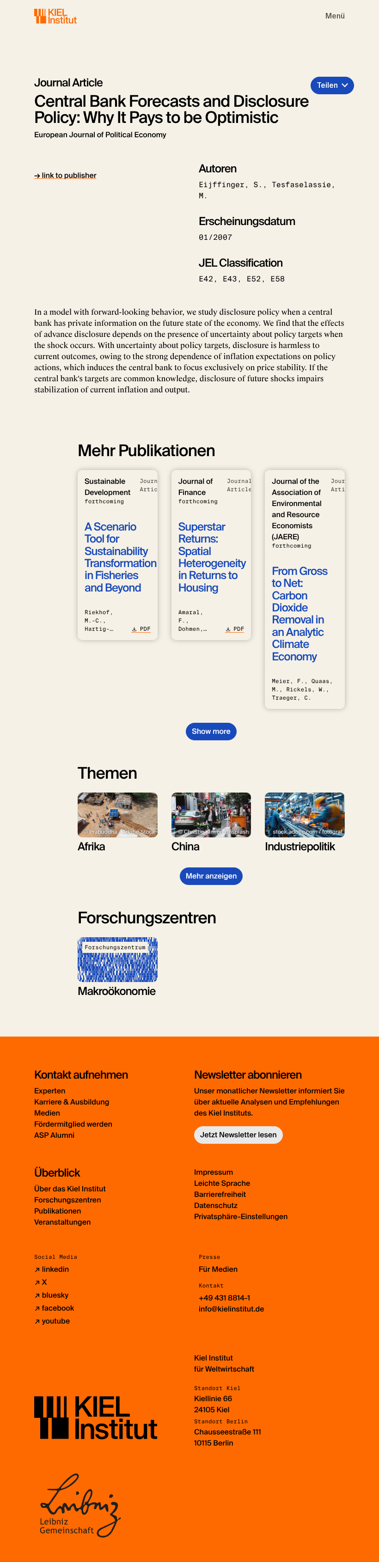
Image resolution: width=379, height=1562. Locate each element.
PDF (145, 629)
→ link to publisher (65, 175)
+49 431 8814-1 (224, 1298)
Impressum (213, 1172)
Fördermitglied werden (73, 1124)
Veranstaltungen (62, 1222)
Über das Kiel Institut (70, 1189)
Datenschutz (216, 1205)
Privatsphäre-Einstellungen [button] (241, 1216)
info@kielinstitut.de (231, 1309)
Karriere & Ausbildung (71, 1102)
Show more (211, 731)
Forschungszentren (67, 1200)
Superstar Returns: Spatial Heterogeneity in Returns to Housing (212, 557)
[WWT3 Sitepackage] (69, 16)
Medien (47, 1113)
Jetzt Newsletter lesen (238, 1135)
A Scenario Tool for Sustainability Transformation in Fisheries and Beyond (120, 557)
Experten (49, 1091)
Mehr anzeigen (211, 876)
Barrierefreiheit (220, 1194)
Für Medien (218, 1269)
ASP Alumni (54, 1135)
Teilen (327, 85)
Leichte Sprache (222, 1183)
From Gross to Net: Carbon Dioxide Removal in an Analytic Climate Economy (299, 614)
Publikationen (57, 1211)
